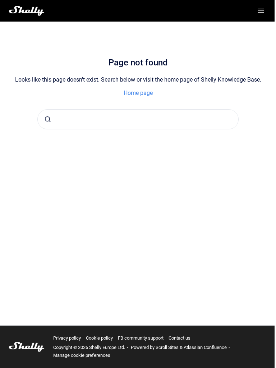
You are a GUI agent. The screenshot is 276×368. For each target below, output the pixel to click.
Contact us (179, 338)
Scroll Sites (167, 347)
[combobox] (138, 119)
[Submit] (48, 119)
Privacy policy (67, 338)
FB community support (141, 338)
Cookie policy (99, 338)
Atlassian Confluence (205, 347)
